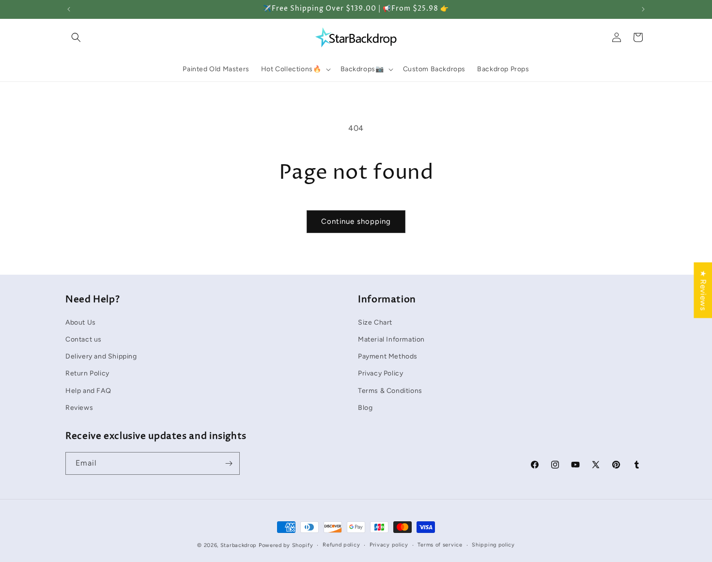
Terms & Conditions (390, 391)
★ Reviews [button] (703, 290)
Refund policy (341, 545)
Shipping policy (493, 545)
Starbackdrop (238, 545)
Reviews (79, 408)
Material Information (391, 339)
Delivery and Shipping (101, 356)
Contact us (83, 339)
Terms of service (440, 545)
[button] (76, 37)
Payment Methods (388, 356)
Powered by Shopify (286, 545)
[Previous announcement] (68, 9)
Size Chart (375, 322)
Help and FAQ (88, 391)
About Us (80, 322)
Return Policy (87, 373)
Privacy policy (389, 545)
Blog (365, 408)
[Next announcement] (643, 9)
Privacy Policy (380, 373)
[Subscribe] (228, 463)
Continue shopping (356, 221)
